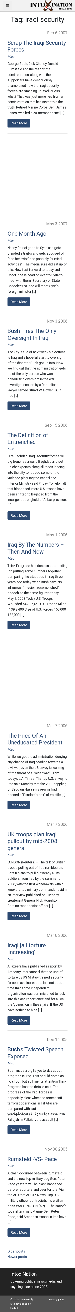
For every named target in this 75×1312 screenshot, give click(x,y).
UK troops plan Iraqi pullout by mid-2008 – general (35, 841)
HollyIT (14, 1307)
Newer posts (17, 1257)
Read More (19, 123)
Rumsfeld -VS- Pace (32, 1159)
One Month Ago (27, 233)
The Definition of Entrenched (28, 438)
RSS (62, 1299)
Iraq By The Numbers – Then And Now (36, 548)
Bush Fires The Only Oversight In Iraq (32, 334)
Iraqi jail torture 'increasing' (27, 949)
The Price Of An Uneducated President (35, 739)
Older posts (16, 1251)
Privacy (53, 1299)
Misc (11, 57)
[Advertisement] (37, 177)
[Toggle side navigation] (7, 5)
